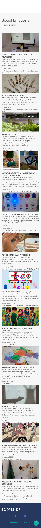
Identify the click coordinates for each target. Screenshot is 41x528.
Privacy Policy (26, 522)
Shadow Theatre (9, 406)
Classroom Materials (23, 192)
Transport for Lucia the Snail (16, 255)
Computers (26, 71)
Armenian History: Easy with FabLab (18, 367)
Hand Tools (12, 73)
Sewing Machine (17, 498)
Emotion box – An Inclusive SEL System (20, 214)
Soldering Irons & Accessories (15, 230)
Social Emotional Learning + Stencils (19, 445)
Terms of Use (14, 522)
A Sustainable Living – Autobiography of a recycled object (19, 174)
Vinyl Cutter (8, 459)
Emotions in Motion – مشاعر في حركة (18, 292)
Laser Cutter (14, 71)
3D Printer (5, 71)
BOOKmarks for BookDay (13, 95)
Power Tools (35, 269)
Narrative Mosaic (10, 134)
